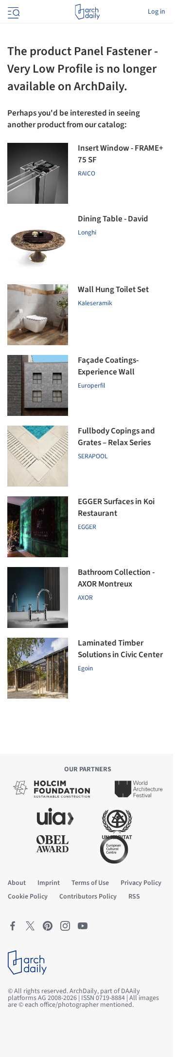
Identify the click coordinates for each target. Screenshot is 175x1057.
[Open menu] (12, 12)
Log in (156, 11)
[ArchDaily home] (87, 12)
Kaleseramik (95, 303)
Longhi (87, 232)
